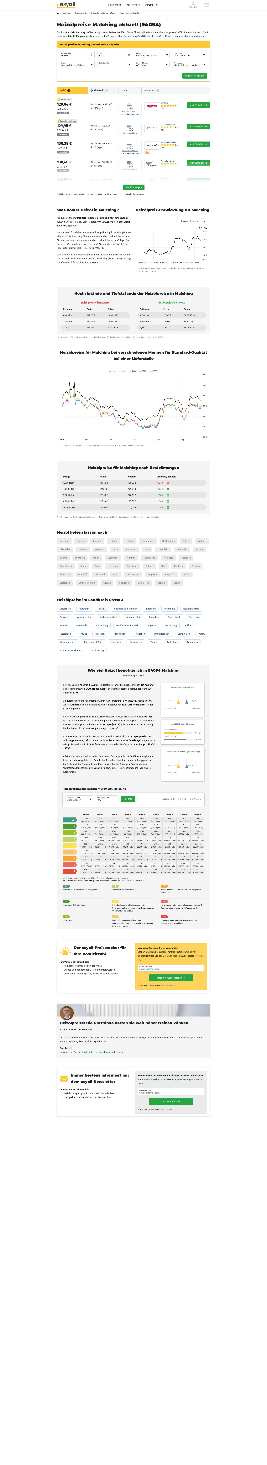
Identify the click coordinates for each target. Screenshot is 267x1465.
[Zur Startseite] (66, 5)
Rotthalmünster (191, 608)
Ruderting (154, 617)
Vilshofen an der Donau (126, 608)
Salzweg (64, 617)
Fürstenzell (65, 633)
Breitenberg (102, 625)
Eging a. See (184, 633)
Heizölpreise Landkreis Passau (105, 13)
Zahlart (124, 90)
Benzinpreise (152, 4)
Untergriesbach (161, 633)
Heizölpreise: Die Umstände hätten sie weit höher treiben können (93, 1052)
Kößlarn (189, 625)
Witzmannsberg (68, 642)
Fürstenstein (135, 642)
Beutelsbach (174, 617)
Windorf (154, 642)
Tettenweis (81, 625)
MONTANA (164, 103)
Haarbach (116, 642)
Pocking (102, 608)
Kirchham (151, 608)
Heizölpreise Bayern (82, 13)
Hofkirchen (139, 633)
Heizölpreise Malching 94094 (130, 13)
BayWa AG (164, 179)
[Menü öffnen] (206, 5)
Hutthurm (84, 608)
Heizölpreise (114, 4)
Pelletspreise (133, 4)
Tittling (83, 633)
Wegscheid (65, 608)
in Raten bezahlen (132, 114)
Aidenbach (192, 642)
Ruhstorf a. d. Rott (93, 642)
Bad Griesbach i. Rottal (71, 650)
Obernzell (100, 633)
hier (174, 986)
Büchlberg (194, 617)
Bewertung (149, 90)
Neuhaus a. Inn (84, 617)
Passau (201, 633)
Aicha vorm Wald (108, 617)
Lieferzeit (99, 90)
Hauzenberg (171, 625)
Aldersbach (119, 633)
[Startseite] (58, 13)
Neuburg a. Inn (133, 617)
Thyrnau (152, 625)
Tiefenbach (172, 642)
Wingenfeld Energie (168, 161)
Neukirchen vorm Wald (127, 625)
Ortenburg (169, 608)
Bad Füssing (98, 650)
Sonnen (63, 625)
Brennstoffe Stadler (168, 142)
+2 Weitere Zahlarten (130, 112)
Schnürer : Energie (168, 124)
